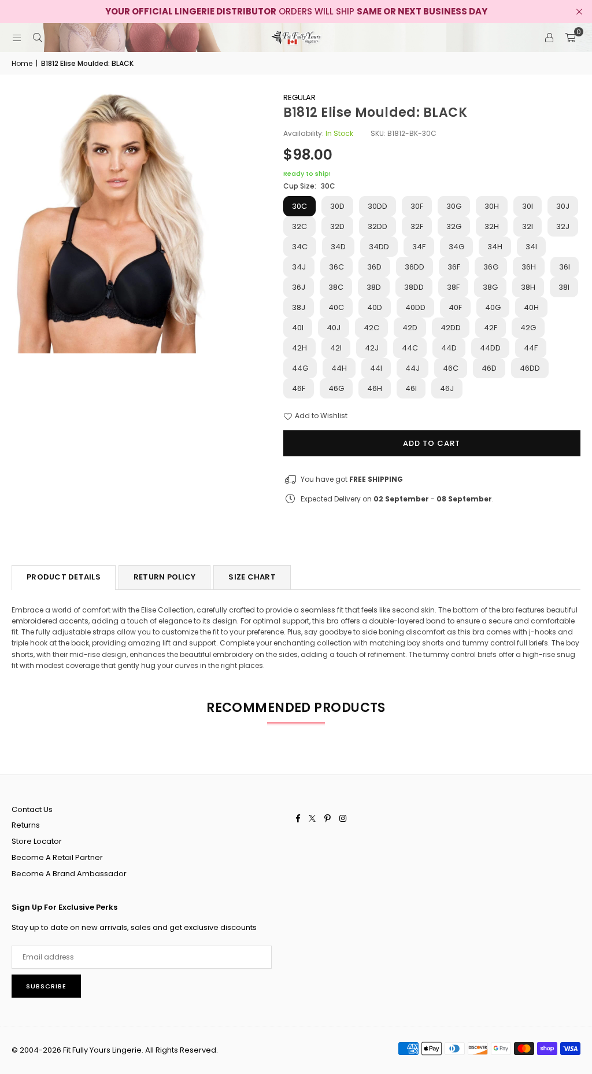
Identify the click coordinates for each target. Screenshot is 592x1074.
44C (410, 347)
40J (334, 327)
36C (336, 266)
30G (453, 206)
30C (299, 206)
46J (447, 388)
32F (416, 226)
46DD (530, 368)
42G (528, 327)
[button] (570, 37)
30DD (377, 206)
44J (412, 368)
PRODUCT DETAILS (64, 576)
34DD (379, 246)
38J (298, 307)
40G (493, 307)
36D (374, 266)
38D (374, 287)
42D (409, 327)
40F (455, 307)
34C (300, 246)
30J (562, 206)
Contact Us (32, 809)
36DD (414, 266)
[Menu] (16, 37)
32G (453, 226)
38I (563, 287)
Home (22, 63)
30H (491, 206)
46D (489, 368)
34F (419, 246)
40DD (415, 307)
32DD (377, 226)
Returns (26, 825)
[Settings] (549, 37)
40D (374, 307)
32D (337, 226)
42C (371, 327)
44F (531, 347)
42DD (451, 327)
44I (376, 368)
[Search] (37, 37)
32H (491, 226)
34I (531, 246)
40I (298, 327)
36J (298, 287)
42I (336, 347)
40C (336, 307)
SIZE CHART (252, 576)
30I (527, 206)
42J (372, 347)
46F (298, 388)
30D (337, 206)
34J (299, 266)
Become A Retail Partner (57, 857)
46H (374, 388)
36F (453, 266)
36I (564, 266)
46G (336, 388)
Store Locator (37, 841)
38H (528, 287)
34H (494, 246)
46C (450, 368)
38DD (414, 287)
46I (411, 388)
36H (528, 266)
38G (490, 287)
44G (300, 368)
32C (299, 226)
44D (449, 347)
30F (416, 206)
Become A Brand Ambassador (69, 873)
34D (338, 246)
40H (531, 307)
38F (453, 287)
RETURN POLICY (164, 576)
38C (335, 287)
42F (490, 327)
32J (562, 226)
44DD (490, 347)
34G (456, 246)
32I (527, 226)
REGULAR (299, 97)
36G (490, 266)
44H (339, 368)
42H (299, 347)
